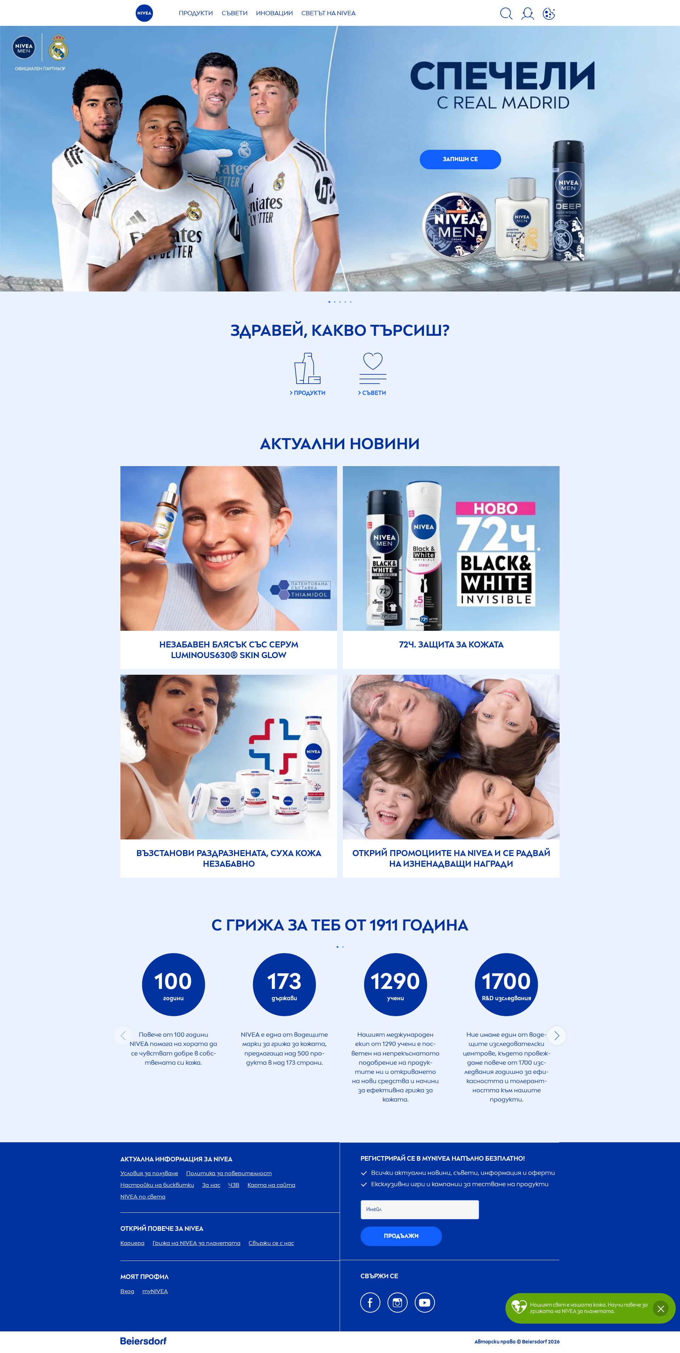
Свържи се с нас (271, 1243)
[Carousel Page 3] (340, 302)
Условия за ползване (149, 1173)
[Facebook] (370, 1302)
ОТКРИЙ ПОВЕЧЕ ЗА (161, 1229)
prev (123, 1035)
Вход (127, 1291)
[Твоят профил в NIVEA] (527, 14)
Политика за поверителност (229, 1173)
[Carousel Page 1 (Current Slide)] (329, 302)
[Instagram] (397, 1302)
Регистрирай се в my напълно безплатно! (443, 1158)
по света (142, 1196)
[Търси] (506, 14)
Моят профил (144, 1277)
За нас (211, 1185)
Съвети (235, 13)
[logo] (144, 15)
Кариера (132, 1243)
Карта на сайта (271, 1185)
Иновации (274, 13)
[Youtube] (425, 1302)
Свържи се (379, 1276)
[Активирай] (549, 14)
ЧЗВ (233, 1185)
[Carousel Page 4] (345, 302)
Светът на (328, 13)
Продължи (401, 1236)
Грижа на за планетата (196, 1243)
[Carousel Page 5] (351, 302)
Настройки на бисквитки (157, 1185)
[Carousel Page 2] (335, 302)
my (155, 1291)
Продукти (196, 13)
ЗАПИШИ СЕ (460, 159)
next (557, 1035)
